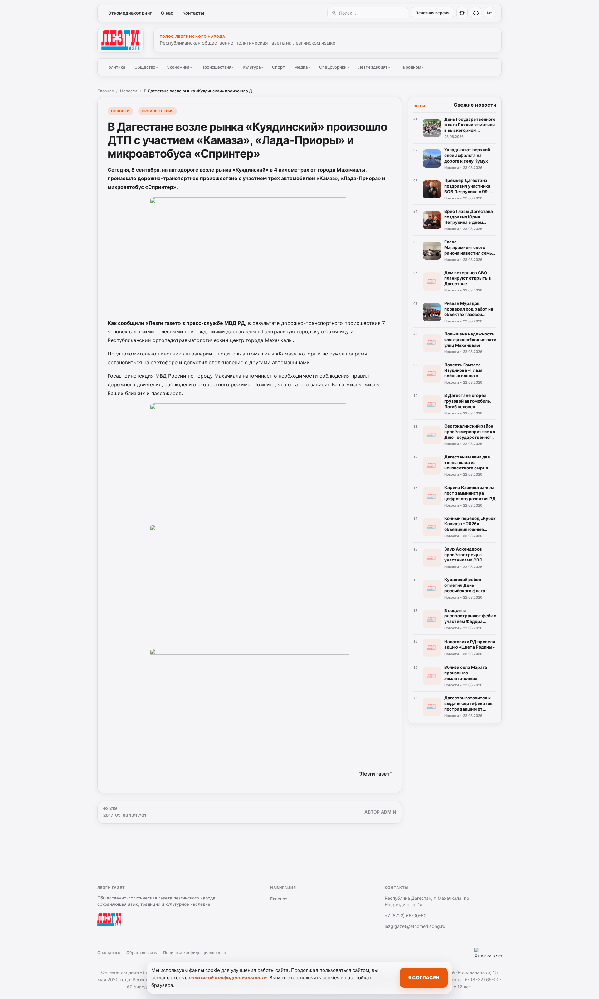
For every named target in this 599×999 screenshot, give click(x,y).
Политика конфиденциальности (194, 952)
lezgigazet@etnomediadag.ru (415, 926)
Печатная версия (432, 13)
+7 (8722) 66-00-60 (405, 915)
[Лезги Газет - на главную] (120, 40)
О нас (167, 13)
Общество (146, 67)
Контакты (193, 13)
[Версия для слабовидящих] (475, 12)
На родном (411, 67)
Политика (115, 67)
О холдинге (108, 952)
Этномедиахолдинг (130, 13)
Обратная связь (141, 952)
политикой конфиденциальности (228, 978)
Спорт (278, 67)
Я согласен (423, 978)
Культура (253, 67)
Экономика (179, 67)
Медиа (302, 67)
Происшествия (217, 67)
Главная (105, 90)
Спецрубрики (334, 67)
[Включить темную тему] (462, 12)
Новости (128, 90)
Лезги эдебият (374, 67)
